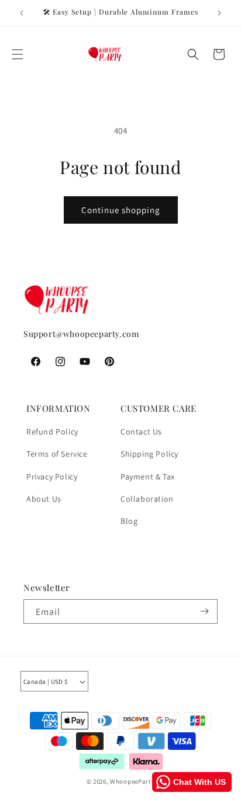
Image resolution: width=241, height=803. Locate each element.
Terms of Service (57, 454)
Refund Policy (52, 431)
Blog (128, 521)
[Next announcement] (219, 13)
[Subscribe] (204, 611)
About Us (43, 498)
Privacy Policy (51, 476)
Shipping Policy (149, 454)
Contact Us (141, 431)
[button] (17, 54)
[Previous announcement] (22, 13)
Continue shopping (120, 209)
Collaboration (147, 498)
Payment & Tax (147, 476)
